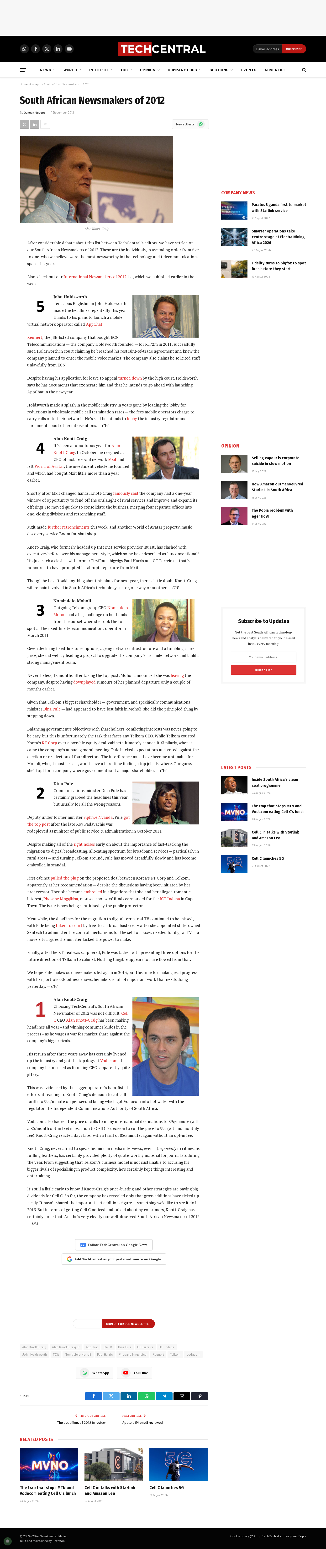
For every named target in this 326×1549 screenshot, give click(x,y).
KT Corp (49, 743)
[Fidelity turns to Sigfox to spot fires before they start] (234, 269)
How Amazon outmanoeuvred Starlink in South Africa (277, 487)
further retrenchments (68, 527)
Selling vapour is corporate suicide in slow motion (275, 460)
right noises (84, 844)
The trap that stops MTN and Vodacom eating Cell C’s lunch (48, 1490)
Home (24, 84)
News (45, 69)
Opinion (147, 69)
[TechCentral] (163, 49)
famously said (125, 493)
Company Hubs (182, 69)
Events (248, 69)
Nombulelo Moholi (78, 1354)
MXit (56, 1354)
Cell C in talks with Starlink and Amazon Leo (109, 1490)
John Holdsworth (34, 1354)
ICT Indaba (170, 898)
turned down (130, 378)
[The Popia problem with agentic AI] (234, 516)
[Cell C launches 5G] (178, 1464)
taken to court (69, 925)
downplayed (84, 682)
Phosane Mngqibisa (60, 898)
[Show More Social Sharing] (45, 124)
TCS (124, 69)
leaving (177, 675)
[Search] (303, 70)
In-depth (98, 69)
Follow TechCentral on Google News (117, 1244)
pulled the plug (65, 878)
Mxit (112, 459)
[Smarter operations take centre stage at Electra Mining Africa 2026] (234, 237)
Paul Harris (105, 1354)
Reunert (34, 337)
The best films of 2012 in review (81, 1422)
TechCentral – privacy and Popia (284, 1536)
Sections (219, 69)
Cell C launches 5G (166, 1487)
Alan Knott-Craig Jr (66, 1347)
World (70, 69)
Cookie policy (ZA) (243, 1536)
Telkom (175, 1354)
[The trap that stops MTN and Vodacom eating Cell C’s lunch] (49, 1464)
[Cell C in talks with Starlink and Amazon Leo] (113, 1464)
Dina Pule (52, 709)
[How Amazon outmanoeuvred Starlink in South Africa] (234, 490)
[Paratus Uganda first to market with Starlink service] (234, 210)
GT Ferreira (145, 1347)
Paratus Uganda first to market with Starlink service (279, 207)
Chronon (59, 1541)
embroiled (93, 892)
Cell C (108, 1347)
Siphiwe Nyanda (98, 817)
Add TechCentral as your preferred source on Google (117, 1259)
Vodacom (108, 1060)
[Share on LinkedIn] (34, 124)
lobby (132, 418)
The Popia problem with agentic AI (272, 513)
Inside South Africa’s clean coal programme (275, 782)
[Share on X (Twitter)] (24, 124)
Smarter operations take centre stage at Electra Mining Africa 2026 (278, 237)
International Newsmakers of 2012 (94, 276)
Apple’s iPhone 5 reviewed (142, 1422)
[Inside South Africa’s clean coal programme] (234, 785)
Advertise (275, 69)
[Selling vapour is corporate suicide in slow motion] (234, 464)
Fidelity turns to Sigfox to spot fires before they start (279, 266)
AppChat (94, 324)
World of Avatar (49, 466)
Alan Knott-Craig (81, 1020)
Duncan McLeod (35, 112)
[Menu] (23, 70)
